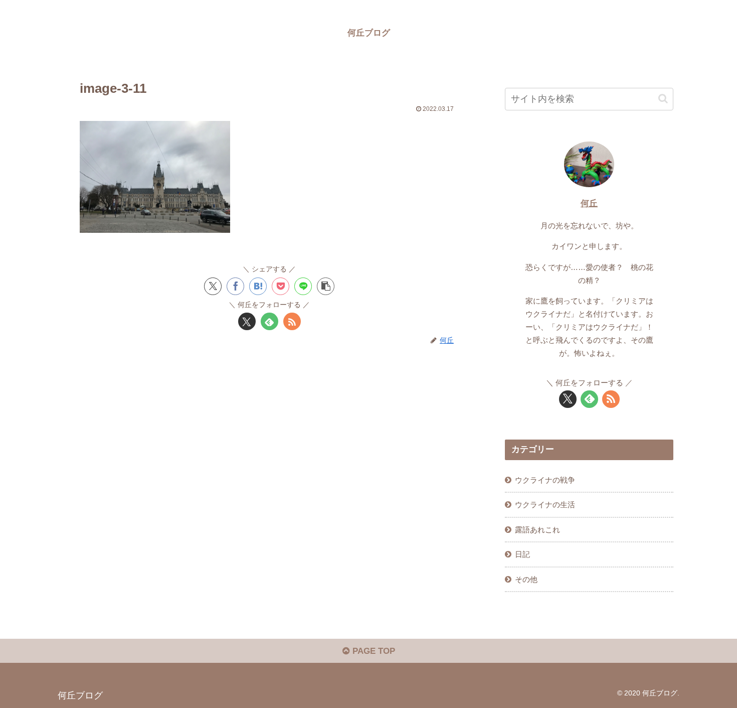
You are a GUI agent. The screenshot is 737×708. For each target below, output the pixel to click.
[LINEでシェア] (303, 286)
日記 (522, 554)
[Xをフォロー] (247, 321)
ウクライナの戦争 (545, 480)
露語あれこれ (537, 529)
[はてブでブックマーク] (258, 286)
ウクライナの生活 (545, 504)
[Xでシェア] (213, 286)
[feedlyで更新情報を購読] (269, 321)
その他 (526, 579)
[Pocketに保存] (280, 286)
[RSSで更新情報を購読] (292, 321)
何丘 (589, 203)
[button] (325, 286)
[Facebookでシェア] (235, 286)
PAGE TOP (372, 651)
